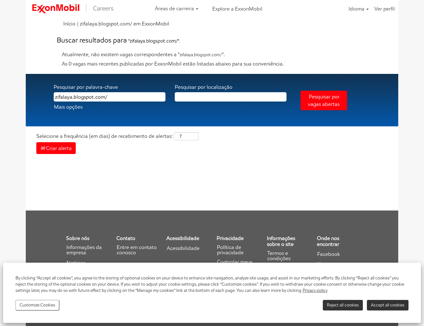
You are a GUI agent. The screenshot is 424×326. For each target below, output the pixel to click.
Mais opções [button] (68, 107)
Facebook (328, 254)
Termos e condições (279, 255)
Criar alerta (58, 148)
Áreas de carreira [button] (175, 8)
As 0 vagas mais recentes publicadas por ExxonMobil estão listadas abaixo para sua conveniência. (173, 64)
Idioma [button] (357, 9)
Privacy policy (315, 290)
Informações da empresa (84, 250)
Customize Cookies (37, 305)
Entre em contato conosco (137, 250)
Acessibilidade (183, 248)
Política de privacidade (230, 250)
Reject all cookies (343, 305)
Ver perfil (384, 9)
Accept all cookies (387, 305)
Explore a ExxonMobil (237, 9)
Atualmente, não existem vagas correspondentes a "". (143, 54)
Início (69, 23)
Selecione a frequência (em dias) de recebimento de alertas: (104, 136)
